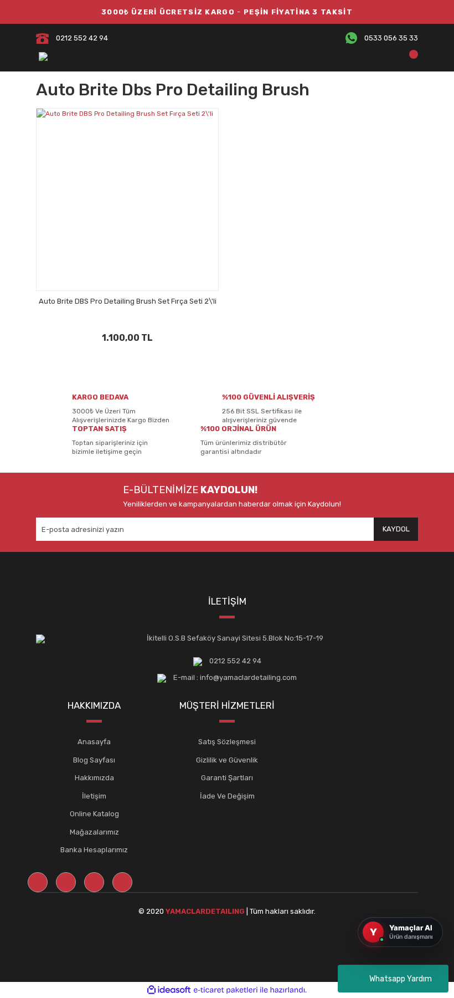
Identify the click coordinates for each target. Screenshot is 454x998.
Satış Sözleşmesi (227, 742)
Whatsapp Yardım (400, 979)
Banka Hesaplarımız (94, 850)
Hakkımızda (94, 778)
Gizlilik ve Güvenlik (227, 760)
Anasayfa (94, 742)
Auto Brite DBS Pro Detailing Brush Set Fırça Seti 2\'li (127, 301)
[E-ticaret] (225, 990)
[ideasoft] (169, 990)
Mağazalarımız (94, 832)
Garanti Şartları (227, 778)
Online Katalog (94, 814)
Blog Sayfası (94, 760)
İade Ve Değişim (227, 796)
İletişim (94, 796)
